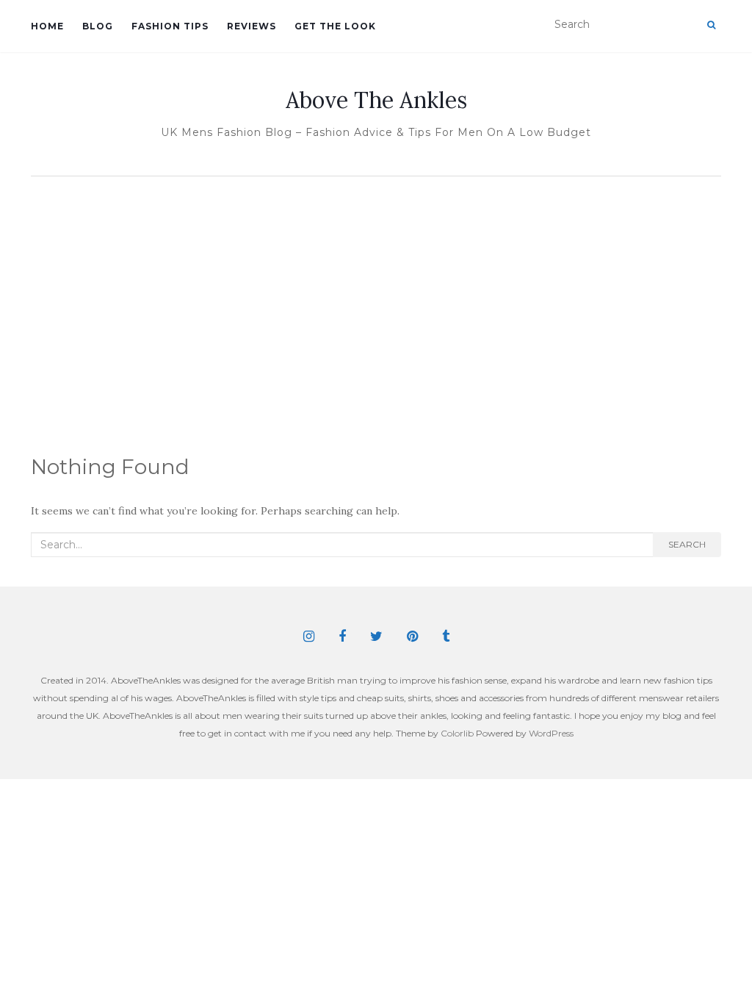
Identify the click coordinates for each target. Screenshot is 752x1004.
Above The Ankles (376, 100)
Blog (97, 26)
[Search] (711, 25)
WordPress (551, 733)
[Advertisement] (376, 294)
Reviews (251, 26)
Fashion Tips (170, 26)
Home (47, 26)
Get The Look (335, 26)
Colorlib (457, 733)
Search (687, 544)
